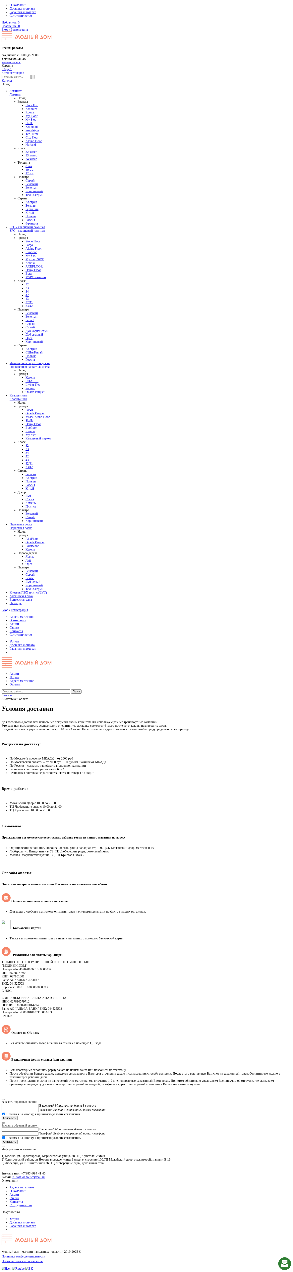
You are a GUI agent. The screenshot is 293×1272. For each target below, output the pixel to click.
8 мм (29, 166)
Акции (14, 624)
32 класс (31, 151)
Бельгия (31, 205)
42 (27, 295)
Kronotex (31, 108)
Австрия (31, 202)
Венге (30, 578)
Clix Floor (32, 137)
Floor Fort (32, 105)
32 (27, 284)
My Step (31, 119)
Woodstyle (32, 130)
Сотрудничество (21, 15)
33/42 (29, 306)
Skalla (29, 123)
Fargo (29, 245)
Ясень (30, 556)
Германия (32, 209)
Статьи (14, 627)
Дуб (28, 495)
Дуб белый (33, 581)
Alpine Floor (34, 141)
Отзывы (15, 684)
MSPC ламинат (36, 277)
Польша (31, 216)
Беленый (31, 187)
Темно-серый (34, 194)
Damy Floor (33, 270)
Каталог (7, 80)
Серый (30, 180)
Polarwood (32, 546)
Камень (31, 503)
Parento (30, 388)
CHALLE (32, 381)
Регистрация (19, 29)
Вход (5, 29)
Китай (30, 212)
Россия (30, 220)
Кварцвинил (18, 395)
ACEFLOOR (34, 266)
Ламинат (16, 91)
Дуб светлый (34, 334)
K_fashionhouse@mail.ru (28, 1177)
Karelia (30, 263)
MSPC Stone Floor (38, 417)
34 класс (31, 159)
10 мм (29, 169)
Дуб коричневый (37, 331)
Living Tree (33, 384)
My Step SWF (35, 259)
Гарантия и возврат (23, 12)
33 (27, 288)
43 (27, 298)
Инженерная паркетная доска (30, 363)
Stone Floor (33, 241)
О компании (18, 5)
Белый (30, 320)
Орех (29, 338)
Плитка (31, 506)
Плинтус (16, 603)
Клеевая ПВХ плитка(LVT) (28, 592)
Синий (30, 327)
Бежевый (32, 184)
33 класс (31, 155)
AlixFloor (32, 538)
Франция (32, 223)
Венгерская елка (21, 599)
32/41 (29, 302)
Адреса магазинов (22, 616)
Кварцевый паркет (38, 438)
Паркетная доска (21, 524)
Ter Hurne (32, 134)
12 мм (29, 173)
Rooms (30, 112)
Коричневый (34, 191)
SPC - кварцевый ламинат (27, 227)
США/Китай (34, 352)
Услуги (14, 641)
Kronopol (32, 126)
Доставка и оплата (22, 8)
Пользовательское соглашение (22, 1261)
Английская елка (21, 596)
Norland (31, 144)
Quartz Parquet (35, 391)
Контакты (16, 631)
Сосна (30, 499)
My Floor (31, 116)
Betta (29, 273)
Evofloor (31, 252)
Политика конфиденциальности (23, 1256)
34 (27, 291)
